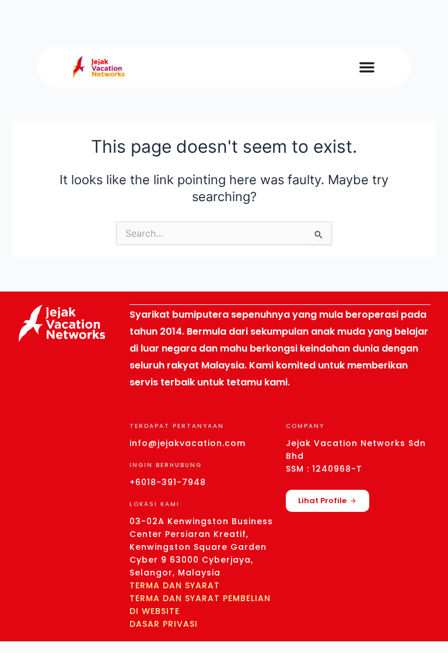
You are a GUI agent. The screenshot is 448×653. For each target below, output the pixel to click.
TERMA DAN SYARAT (175, 585)
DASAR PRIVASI (164, 624)
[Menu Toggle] (367, 67)
